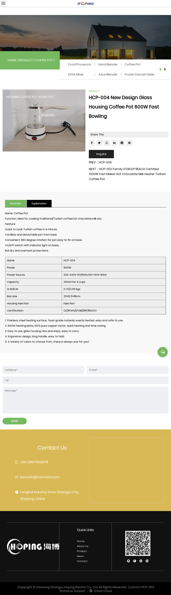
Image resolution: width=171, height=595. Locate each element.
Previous (160, 69)
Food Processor (79, 64)
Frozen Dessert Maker (140, 74)
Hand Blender (108, 64)
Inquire (101, 154)
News (80, 556)
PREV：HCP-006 (100, 162)
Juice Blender (108, 74)
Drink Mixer (76, 74)
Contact (82, 561)
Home (12, 60)
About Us (82, 546)
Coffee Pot (44, 60)
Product (26, 60)
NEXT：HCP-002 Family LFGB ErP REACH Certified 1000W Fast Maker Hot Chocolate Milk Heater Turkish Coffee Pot (127, 174)
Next (165, 69)
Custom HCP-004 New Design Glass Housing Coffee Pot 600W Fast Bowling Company (141, 587)
